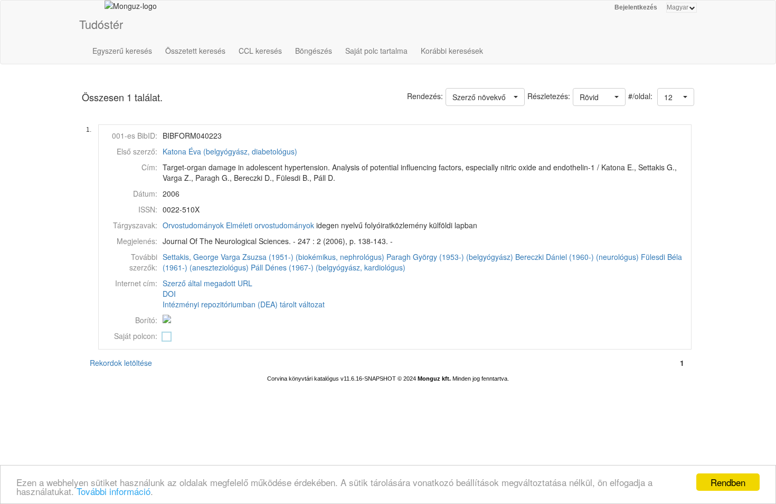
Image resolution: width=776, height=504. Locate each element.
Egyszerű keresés (122, 50)
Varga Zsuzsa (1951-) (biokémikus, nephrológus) (302, 256)
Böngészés (313, 50)
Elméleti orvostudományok (270, 225)
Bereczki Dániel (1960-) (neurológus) (577, 256)
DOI (169, 293)
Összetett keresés (195, 50)
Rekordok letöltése (121, 362)
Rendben (728, 482)
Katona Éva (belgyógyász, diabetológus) (230, 151)
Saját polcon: (135, 336)
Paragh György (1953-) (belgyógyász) (449, 256)
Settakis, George (191, 256)
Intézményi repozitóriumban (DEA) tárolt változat (244, 304)
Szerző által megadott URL (207, 283)
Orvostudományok (193, 225)
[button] (675, 97)
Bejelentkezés (635, 7)
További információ (113, 491)
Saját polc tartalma (376, 50)
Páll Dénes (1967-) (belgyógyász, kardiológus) (328, 267)
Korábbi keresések (452, 50)
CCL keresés (260, 50)
